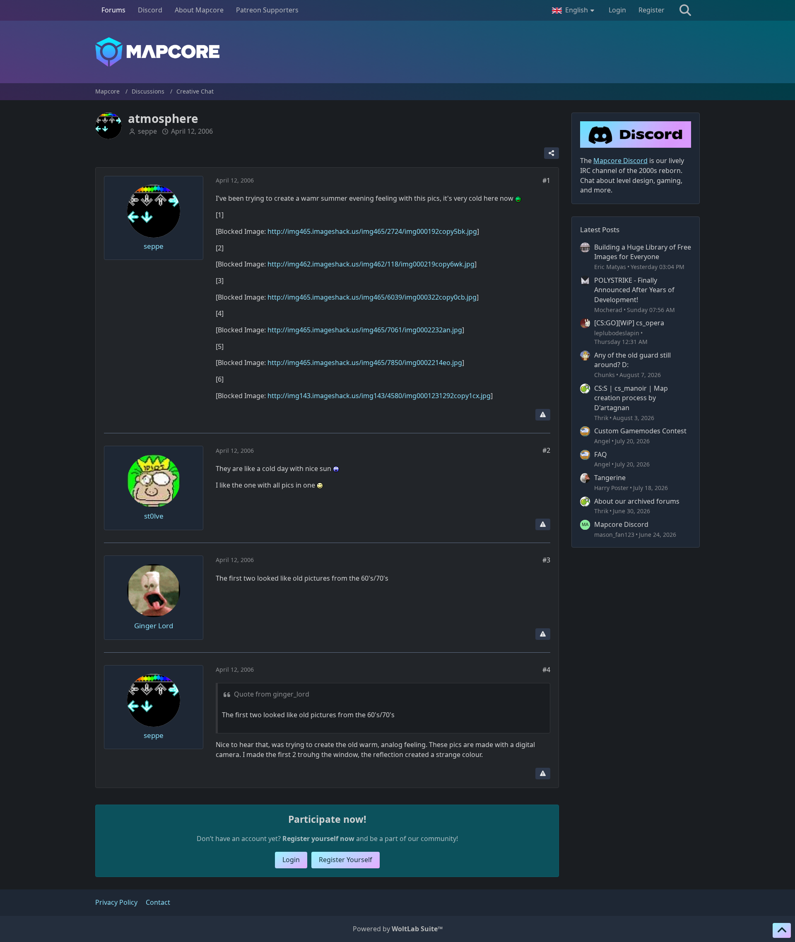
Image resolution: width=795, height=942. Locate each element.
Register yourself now (318, 838)
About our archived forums (636, 501)
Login (617, 9)
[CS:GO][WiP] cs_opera (629, 322)
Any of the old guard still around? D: (632, 360)
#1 (546, 180)
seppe (147, 131)
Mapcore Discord (621, 524)
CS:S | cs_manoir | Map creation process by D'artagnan (631, 398)
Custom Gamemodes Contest (640, 430)
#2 (546, 450)
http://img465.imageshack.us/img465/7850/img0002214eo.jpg (364, 362)
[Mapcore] (397, 52)
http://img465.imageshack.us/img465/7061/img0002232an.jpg (364, 329)
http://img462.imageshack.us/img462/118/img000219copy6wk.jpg (371, 264)
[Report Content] (542, 415)
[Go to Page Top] (782, 930)
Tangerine (610, 477)
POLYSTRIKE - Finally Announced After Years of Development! (634, 290)
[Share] (551, 153)
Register (651, 9)
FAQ (600, 454)
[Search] (685, 10)
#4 (546, 669)
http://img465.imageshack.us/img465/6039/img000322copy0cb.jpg (372, 297)
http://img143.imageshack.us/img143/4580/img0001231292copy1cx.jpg (379, 395)
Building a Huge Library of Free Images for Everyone (642, 252)
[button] (574, 10)
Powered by (398, 928)
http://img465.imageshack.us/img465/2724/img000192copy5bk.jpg (372, 231)
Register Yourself (345, 859)
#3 (546, 560)
